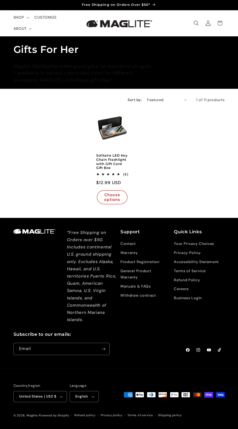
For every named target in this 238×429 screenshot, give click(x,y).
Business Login (188, 297)
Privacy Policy (187, 252)
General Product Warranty (135, 274)
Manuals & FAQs (135, 286)
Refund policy (84, 415)
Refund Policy (187, 280)
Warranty (129, 252)
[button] (20, 17)
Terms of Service (189, 270)
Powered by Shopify (54, 415)
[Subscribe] (103, 349)
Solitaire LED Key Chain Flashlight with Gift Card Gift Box (112, 162)
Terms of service (140, 415)
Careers (181, 288)
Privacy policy (111, 415)
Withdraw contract (138, 295)
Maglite (32, 415)
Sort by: (135, 99)
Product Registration (139, 261)
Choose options (112, 197)
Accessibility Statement (196, 261)
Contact (128, 243)
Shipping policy (170, 415)
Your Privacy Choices (194, 243)
